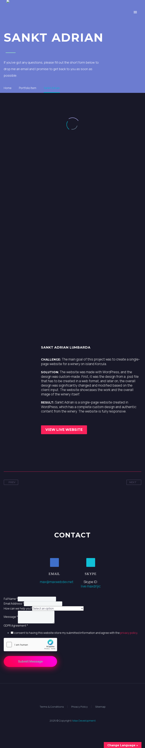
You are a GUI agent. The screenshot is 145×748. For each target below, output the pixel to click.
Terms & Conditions (52, 706)
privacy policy (128, 633)
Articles (121, 22)
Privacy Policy (79, 706)
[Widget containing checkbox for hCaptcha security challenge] (30, 644)
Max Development (84, 720)
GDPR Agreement (16, 625)
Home (43, 22)
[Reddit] (39, 460)
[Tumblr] (26, 460)
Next (133, 482)
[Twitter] (13, 460)
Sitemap (100, 706)
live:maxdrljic (91, 586)
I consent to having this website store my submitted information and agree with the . (75, 633)
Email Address (14, 603)
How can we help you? (18, 608)
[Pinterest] (20, 460)
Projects (80, 22)
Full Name (11, 599)
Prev (11, 482)
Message (11, 617)
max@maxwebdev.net (56, 582)
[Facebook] (7, 460)
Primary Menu (135, 12)
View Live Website (64, 430)
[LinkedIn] (33, 460)
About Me (100, 22)
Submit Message (30, 661)
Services (59, 22)
